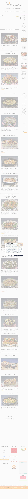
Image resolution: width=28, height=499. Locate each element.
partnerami (9, 244)
